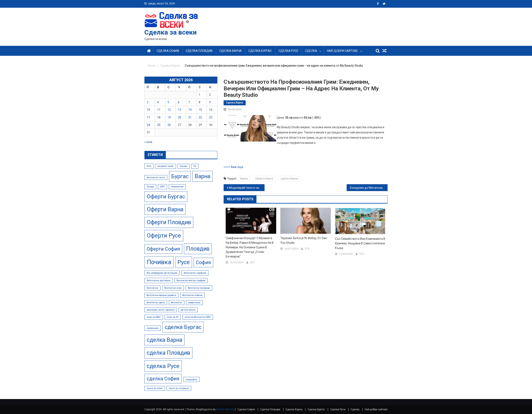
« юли (148, 142)
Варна (244, 178)
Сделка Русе (288, 50)
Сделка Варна (230, 50)
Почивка (159, 262)
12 (169, 109)
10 (148, 109)
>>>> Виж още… (234, 167)
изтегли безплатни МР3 (198, 317)
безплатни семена (192, 295)
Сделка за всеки (170, 32)
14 (190, 109)
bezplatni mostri (166, 166)
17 (148, 117)
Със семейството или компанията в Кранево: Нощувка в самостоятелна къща (360, 243)
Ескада (150, 186)
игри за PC (173, 317)
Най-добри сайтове (342, 50)
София (203, 262)
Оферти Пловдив (169, 222)
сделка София (163, 379)
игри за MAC (154, 317)
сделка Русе (163, 366)
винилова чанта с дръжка (161, 309)
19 (169, 117)
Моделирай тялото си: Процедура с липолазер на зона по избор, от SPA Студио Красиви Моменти (247, 187)
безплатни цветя (156, 302)
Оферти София (163, 249)
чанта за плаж (155, 388)
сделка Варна (289, 178)
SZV (252, 262)
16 (210, 109)
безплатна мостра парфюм (191, 280)
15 (200, 109)
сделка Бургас (183, 327)
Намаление (177, 186)
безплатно (176, 302)
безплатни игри (173, 288)
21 (190, 117)
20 (179, 117)
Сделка (311, 50)
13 (179, 109)
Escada (183, 166)
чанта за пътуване (179, 388)
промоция (153, 328)
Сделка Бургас (260, 50)
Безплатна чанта (156, 177)
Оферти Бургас (166, 196)
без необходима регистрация (162, 273)
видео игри (194, 302)
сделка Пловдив (168, 352)
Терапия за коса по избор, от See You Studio (303, 240)
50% (149, 166)
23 (210, 117)
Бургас (179, 176)
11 (158, 109)
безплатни (152, 288)
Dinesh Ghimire (225, 409)
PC (194, 166)
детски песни (188, 309)
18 (158, 117)
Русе (183, 262)
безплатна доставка (158, 280)
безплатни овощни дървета (161, 295)
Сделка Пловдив (199, 50)
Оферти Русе (164, 235)
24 (148, 125)
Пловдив (197, 248)
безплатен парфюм (195, 272)
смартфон (191, 379)
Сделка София (168, 50)
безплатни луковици (199, 288)
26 (169, 125)
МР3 (162, 186)
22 (200, 117)
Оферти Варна (264, 178)
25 (158, 125)
